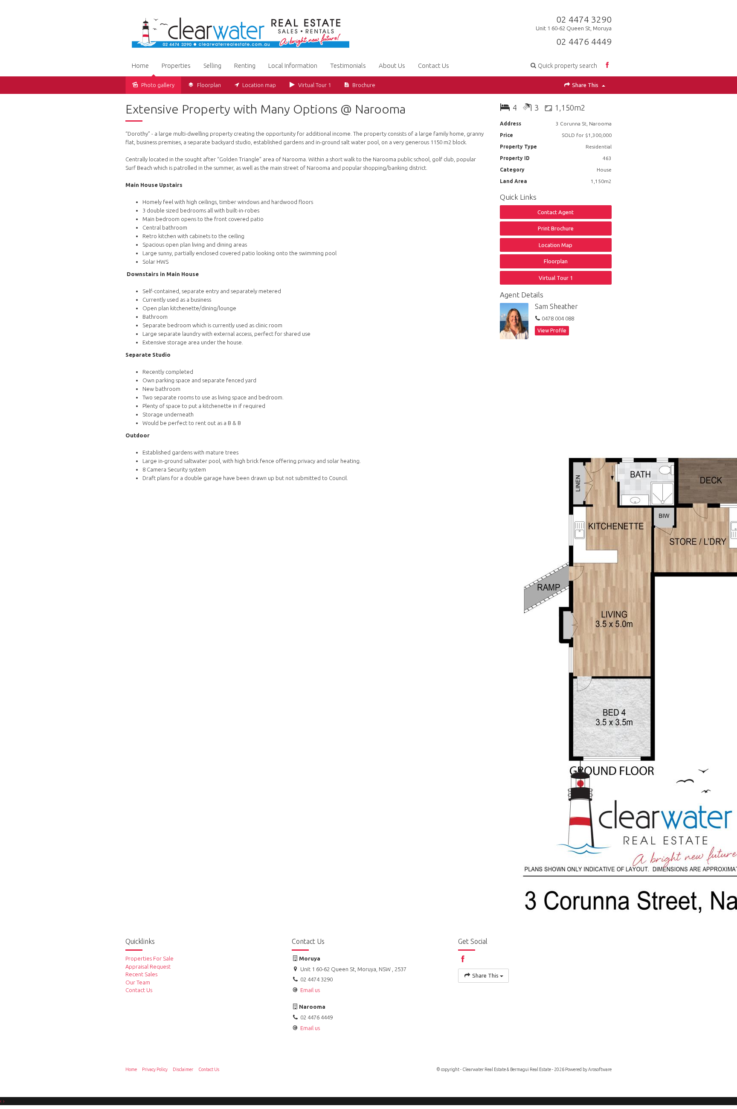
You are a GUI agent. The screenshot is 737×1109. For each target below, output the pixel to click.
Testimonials (348, 65)
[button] (564, 65)
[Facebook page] (608, 65)
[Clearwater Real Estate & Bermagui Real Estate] (240, 30)
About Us (392, 65)
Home (140, 65)
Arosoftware (600, 1069)
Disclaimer (183, 1069)
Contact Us (433, 65)
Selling (212, 65)
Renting (244, 65)
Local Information (292, 65)
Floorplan (556, 261)
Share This (585, 85)
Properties (176, 65)
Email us (310, 1028)
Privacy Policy (155, 1069)
